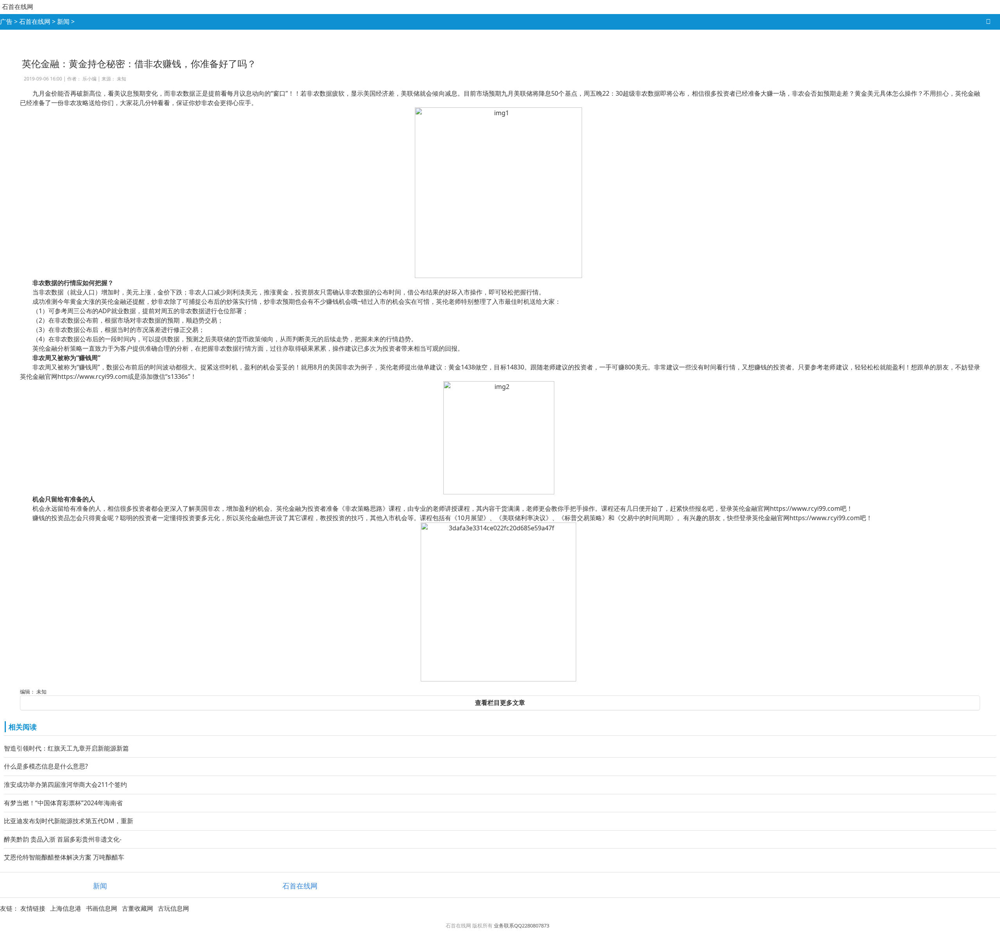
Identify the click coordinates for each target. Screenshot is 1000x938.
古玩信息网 (173, 908)
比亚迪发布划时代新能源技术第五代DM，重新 (68, 821)
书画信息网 (101, 908)
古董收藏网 (137, 908)
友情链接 (32, 908)
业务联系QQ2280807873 (521, 925)
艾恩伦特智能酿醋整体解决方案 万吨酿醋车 (64, 857)
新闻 (63, 21)
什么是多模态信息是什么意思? (46, 766)
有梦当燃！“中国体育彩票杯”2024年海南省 (63, 803)
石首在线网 (17, 6)
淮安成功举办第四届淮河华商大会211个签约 (65, 784)
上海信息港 (65, 908)
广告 (6, 21)
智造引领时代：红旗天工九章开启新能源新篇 (66, 748)
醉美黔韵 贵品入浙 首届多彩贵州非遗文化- (62, 839)
